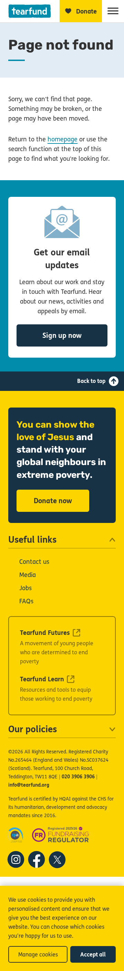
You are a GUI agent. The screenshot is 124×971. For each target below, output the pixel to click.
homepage (63, 139)
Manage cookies (38, 954)
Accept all (93, 954)
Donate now (53, 501)
